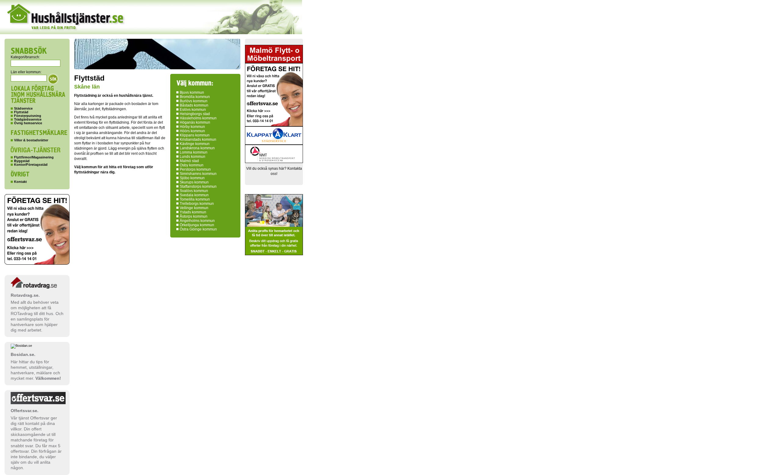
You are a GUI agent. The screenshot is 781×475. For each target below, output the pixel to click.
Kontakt (20, 181)
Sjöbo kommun (192, 178)
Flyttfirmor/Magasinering (34, 157)
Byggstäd (22, 161)
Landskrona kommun (197, 148)
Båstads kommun (194, 105)
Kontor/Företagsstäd (31, 164)
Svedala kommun (194, 195)
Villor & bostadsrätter (31, 140)
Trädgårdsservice (27, 119)
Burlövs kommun (193, 101)
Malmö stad (189, 161)
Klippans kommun (195, 135)
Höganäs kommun (195, 122)
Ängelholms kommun (197, 221)
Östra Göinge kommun (198, 229)
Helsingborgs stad (195, 114)
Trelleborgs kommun (197, 203)
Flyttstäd (21, 112)
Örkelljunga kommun (197, 225)
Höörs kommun (192, 131)
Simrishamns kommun (198, 174)
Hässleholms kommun (198, 118)
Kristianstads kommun (198, 139)
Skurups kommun (194, 182)
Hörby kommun (192, 127)
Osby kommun (191, 165)
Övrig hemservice (28, 123)
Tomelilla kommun (195, 199)
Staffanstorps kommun (198, 186)
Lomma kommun (193, 152)
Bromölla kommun (195, 97)
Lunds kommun (192, 156)
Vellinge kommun (194, 208)
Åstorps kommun (193, 216)
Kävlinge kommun (195, 144)
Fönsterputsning (27, 116)
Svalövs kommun (194, 191)
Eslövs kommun (193, 109)
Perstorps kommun (195, 169)
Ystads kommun (193, 212)
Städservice (23, 108)
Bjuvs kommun (192, 92)
